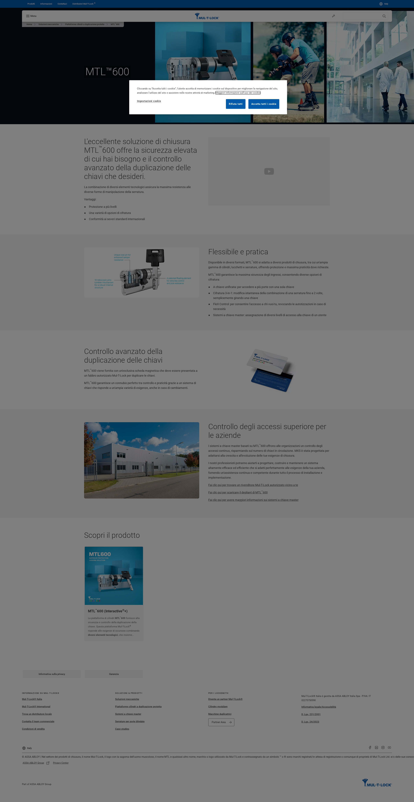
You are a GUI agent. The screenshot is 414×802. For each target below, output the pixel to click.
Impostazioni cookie (149, 101)
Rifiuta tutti (236, 104)
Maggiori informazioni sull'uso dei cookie (238, 92)
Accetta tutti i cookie (264, 104)
